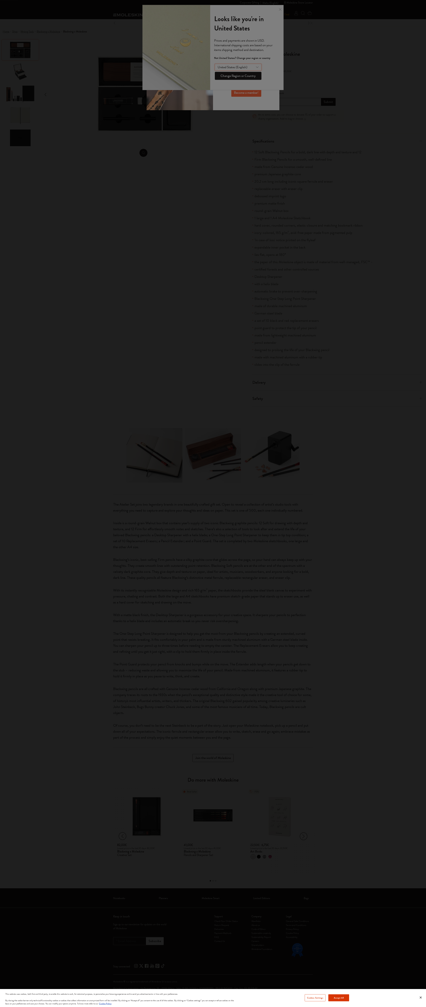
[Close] (420, 997)
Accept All (339, 997)
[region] (213, 998)
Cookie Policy (105, 1003)
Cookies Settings (315, 997)
